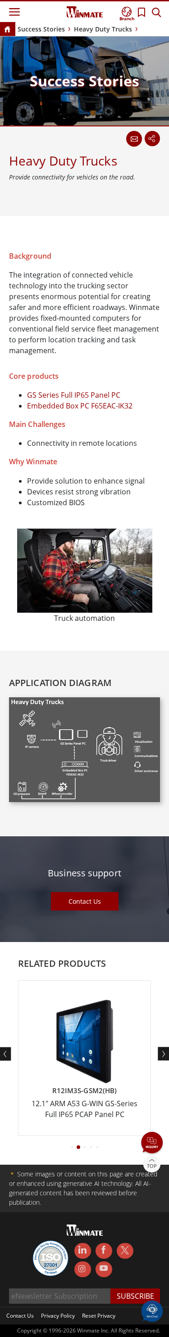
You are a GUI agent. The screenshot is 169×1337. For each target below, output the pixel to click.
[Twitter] (125, 1250)
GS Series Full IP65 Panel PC (73, 395)
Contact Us (85, 901)
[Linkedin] (82, 1251)
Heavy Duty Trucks (103, 29)
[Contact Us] (134, 139)
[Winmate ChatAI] (152, 1310)
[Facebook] (104, 1251)
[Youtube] (104, 1269)
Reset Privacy (98, 1315)
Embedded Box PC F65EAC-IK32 (79, 406)
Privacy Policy (58, 1315)
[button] (152, 1143)
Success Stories (41, 29)
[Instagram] (82, 1269)
